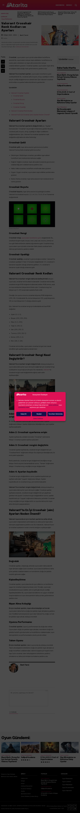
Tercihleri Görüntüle (55, 414)
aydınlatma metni (24, 407)
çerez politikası (53, 405)
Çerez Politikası (38, 418)
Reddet (39, 414)
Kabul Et (24, 414)
